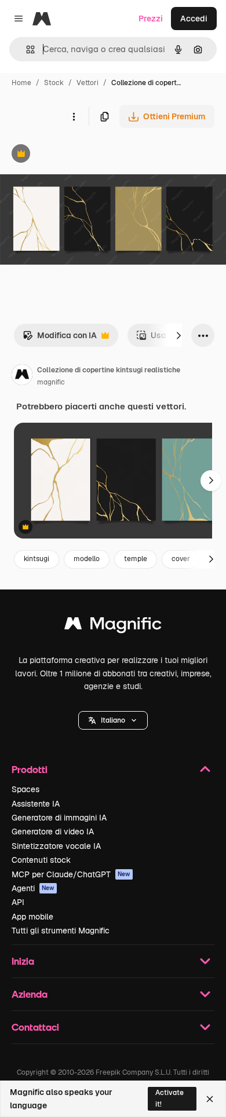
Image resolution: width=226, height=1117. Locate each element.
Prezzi (150, 18)
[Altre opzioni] (73, 116)
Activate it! (169, 1098)
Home (21, 82)
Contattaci (35, 1027)
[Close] (209, 1099)
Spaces (25, 789)
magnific (51, 382)
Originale (76, 154)
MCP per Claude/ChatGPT (71, 874)
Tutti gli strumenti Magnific (61, 930)
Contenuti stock (41, 860)
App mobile (32, 916)
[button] (113, 720)
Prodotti (30, 769)
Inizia (23, 961)
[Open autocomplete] (26, 49)
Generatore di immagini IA (59, 817)
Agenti (33, 888)
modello (87, 558)
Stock (54, 82)
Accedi (193, 18)
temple (135, 558)
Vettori (87, 82)
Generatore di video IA (53, 831)
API (18, 902)
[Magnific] (113, 626)
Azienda (30, 994)
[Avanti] (178, 335)
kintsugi (36, 558)
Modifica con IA (60, 338)
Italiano (113, 720)
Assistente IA (36, 804)
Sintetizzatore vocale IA (56, 846)
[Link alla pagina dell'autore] (22, 376)
